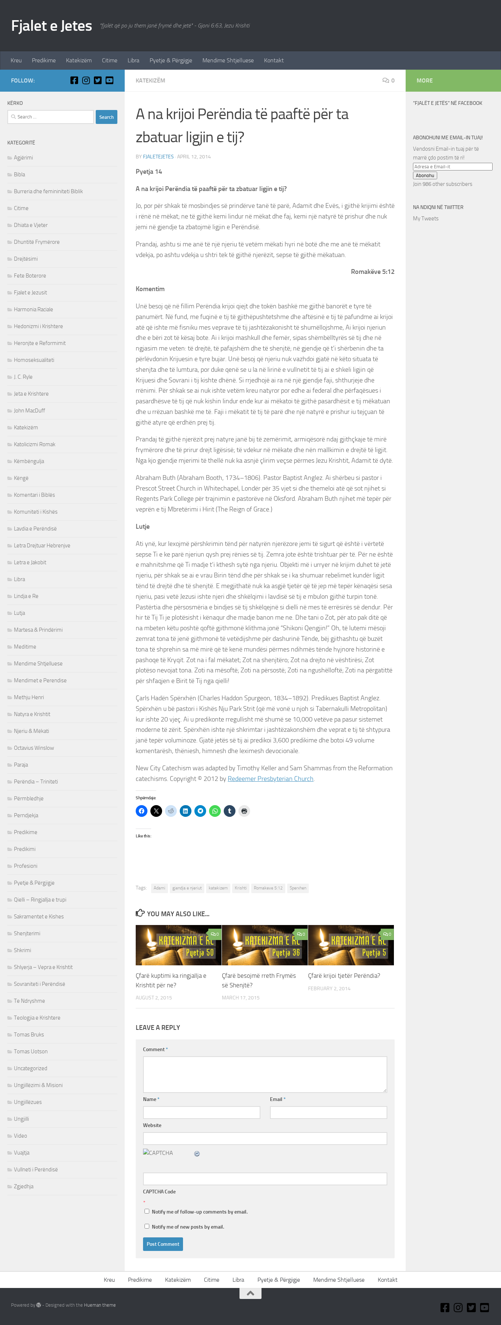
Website (152, 1125)
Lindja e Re (26, 596)
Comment (155, 1049)
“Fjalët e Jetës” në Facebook (447, 103)
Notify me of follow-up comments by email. (200, 1212)
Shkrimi (22, 950)
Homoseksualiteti (34, 360)
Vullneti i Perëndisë (36, 1169)
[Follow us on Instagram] (85, 80)
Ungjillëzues (28, 1102)
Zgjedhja (23, 1186)
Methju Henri (29, 697)
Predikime (44, 60)
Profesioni (25, 866)
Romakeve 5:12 (268, 888)
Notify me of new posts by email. (188, 1227)
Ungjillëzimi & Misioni (38, 1085)
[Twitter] (97, 80)
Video (20, 1136)
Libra (133, 60)
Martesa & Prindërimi (38, 630)
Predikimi (25, 849)
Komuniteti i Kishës (36, 512)
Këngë (21, 478)
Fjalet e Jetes (51, 25)
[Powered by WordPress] (38, 1305)
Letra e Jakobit (30, 562)
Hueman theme (100, 1305)
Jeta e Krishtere (31, 393)
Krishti (241, 888)
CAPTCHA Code (159, 1192)
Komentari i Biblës (34, 495)
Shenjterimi (27, 933)
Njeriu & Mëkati (31, 731)
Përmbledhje (29, 798)
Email (278, 1099)
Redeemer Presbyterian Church (271, 779)
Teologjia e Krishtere (37, 1017)
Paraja (21, 764)
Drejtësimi (26, 259)
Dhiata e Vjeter (31, 225)
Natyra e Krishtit (32, 714)
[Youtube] (109, 80)
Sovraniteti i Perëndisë (39, 984)
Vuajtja (21, 1152)
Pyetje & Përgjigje (171, 60)
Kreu (16, 60)
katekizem (218, 888)
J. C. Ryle (23, 377)
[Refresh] (197, 1152)
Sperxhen (298, 888)
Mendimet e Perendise (40, 680)
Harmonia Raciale (33, 309)
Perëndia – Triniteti (36, 781)
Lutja (19, 613)
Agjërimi (23, 157)
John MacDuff (29, 410)
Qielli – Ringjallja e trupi (40, 899)
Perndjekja (26, 815)
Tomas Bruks (29, 1034)
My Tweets (426, 218)
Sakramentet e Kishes (39, 916)
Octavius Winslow (34, 748)
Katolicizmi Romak (34, 444)
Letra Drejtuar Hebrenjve (42, 545)
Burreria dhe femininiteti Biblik (48, 191)
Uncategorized (30, 1068)
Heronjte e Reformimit (40, 343)
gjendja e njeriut (187, 888)
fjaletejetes (158, 157)
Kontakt (274, 60)
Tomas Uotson (31, 1051)
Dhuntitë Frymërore (37, 242)
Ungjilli (21, 1119)
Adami (159, 888)
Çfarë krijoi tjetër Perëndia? (344, 975)
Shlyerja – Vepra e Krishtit (43, 967)
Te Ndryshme (29, 1001)
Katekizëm (79, 60)
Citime (109, 60)
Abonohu (425, 175)
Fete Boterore (30, 275)
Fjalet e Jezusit (30, 292)
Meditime (25, 646)
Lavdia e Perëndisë (35, 528)
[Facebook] (74, 80)
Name (151, 1099)
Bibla (19, 174)
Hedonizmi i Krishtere (38, 326)
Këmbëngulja (29, 461)
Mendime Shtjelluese (228, 60)
